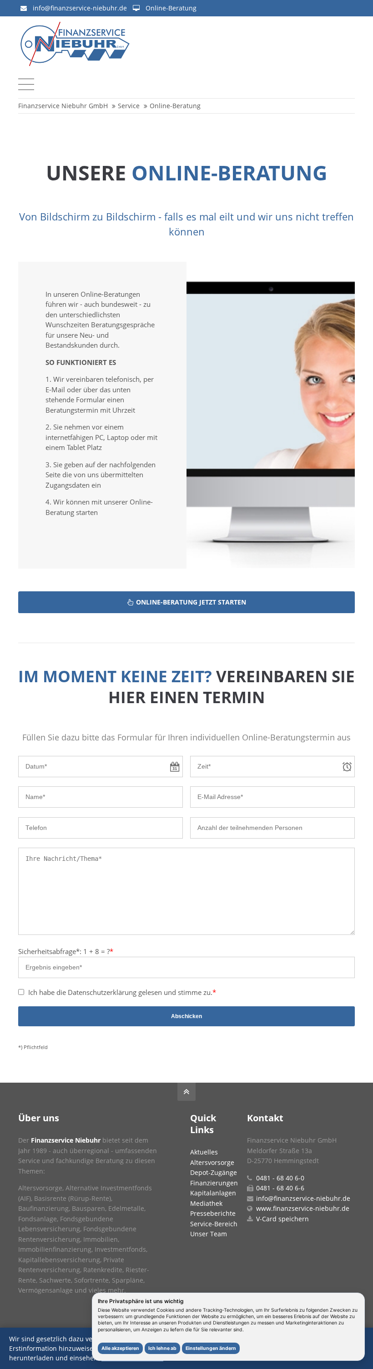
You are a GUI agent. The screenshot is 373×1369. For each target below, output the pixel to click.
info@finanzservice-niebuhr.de (80, 8)
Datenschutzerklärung (102, 992)
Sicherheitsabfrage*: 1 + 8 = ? (65, 951)
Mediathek (206, 1203)
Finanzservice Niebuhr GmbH (63, 105)
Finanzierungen (214, 1183)
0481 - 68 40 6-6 (280, 1188)
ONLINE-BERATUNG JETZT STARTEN (191, 602)
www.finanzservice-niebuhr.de (302, 1208)
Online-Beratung (171, 8)
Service (129, 105)
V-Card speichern (282, 1218)
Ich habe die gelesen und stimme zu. (122, 992)
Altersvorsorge (212, 1162)
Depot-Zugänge (213, 1172)
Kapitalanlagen (213, 1193)
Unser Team (208, 1233)
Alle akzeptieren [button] (120, 1348)
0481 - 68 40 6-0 (280, 1178)
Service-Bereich (213, 1223)
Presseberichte (213, 1213)
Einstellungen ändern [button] (211, 1348)
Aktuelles (204, 1152)
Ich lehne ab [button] (162, 1348)
